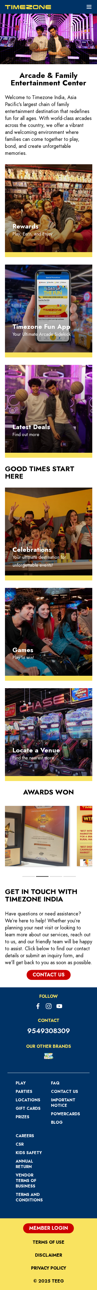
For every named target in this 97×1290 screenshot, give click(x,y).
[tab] (28, 876)
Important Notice (63, 1102)
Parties (24, 1091)
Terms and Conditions (29, 1197)
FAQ (55, 1083)
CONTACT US (49, 974)
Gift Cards (28, 1108)
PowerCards (65, 1114)
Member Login (48, 1228)
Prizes (22, 1117)
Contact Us (64, 1091)
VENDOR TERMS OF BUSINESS (26, 1180)
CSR (20, 1144)
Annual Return (24, 1164)
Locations (28, 1100)
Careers (25, 1136)
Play (21, 1083)
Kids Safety (29, 1153)
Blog (57, 1122)
